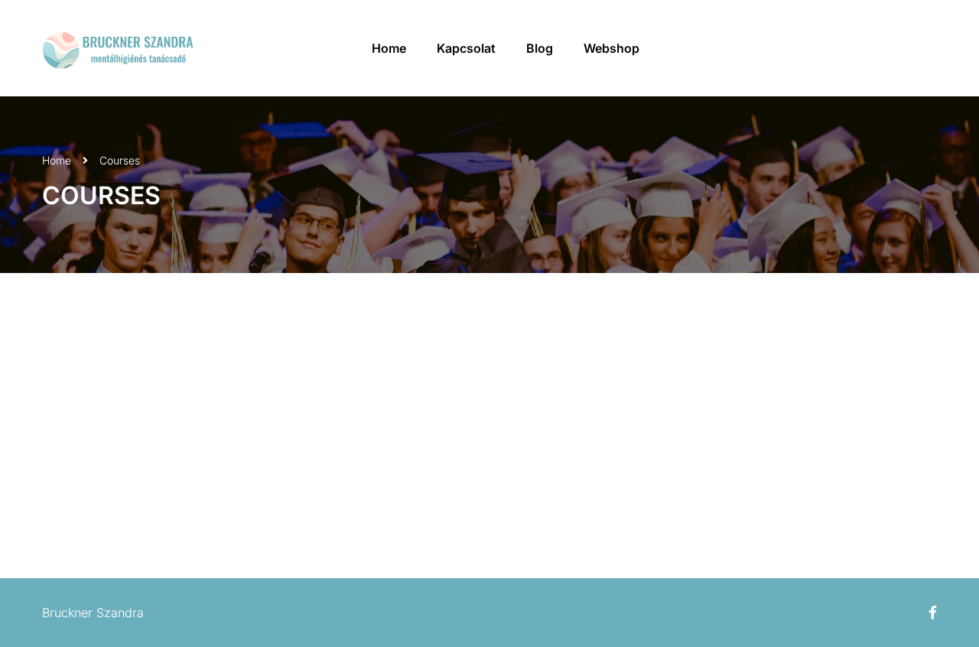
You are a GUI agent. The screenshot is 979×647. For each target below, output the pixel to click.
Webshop (611, 48)
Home (389, 48)
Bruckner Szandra (93, 612)
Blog (539, 48)
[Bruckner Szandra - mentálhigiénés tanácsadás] (118, 48)
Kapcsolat (466, 48)
